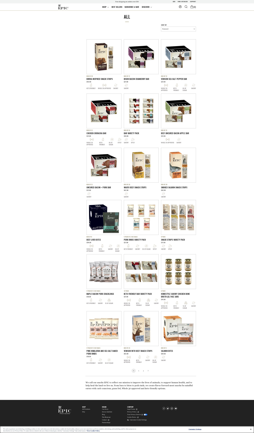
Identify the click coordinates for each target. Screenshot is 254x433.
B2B (174, 1)
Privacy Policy (132, 412)
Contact (104, 420)
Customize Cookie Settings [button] (138, 420)
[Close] (251, 429)
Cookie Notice (131, 417)
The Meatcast (106, 417)
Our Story (105, 409)
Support (193, 1)
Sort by (164, 25)
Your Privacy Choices (134, 414)
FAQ (83, 412)
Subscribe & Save (132, 7)
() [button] (194, 6)
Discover (146, 7)
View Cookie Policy (93, 431)
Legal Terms (131, 409)
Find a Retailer (183, 1)
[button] (186, 6)
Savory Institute (107, 412)
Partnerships (106, 422)
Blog (103, 414)
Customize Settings (195, 429)
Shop (104, 7)
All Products (86, 409)
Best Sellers (117, 7)
